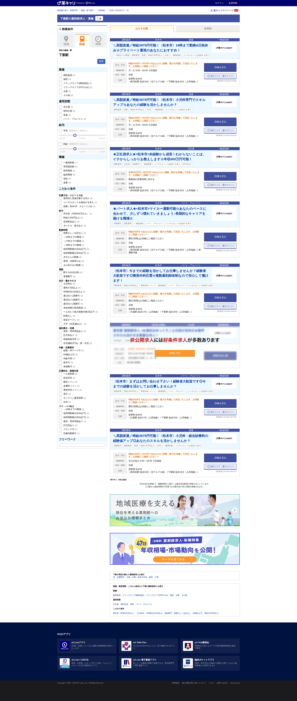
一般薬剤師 (70, 162)
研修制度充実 (71, 339)
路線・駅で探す (87, 10)
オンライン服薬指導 (74, 398)
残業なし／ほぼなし (74, 233)
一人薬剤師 (70, 374)
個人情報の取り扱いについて (194, 683)
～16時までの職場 (73, 237)
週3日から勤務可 (73, 303)
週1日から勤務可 (73, 295)
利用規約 (175, 683)
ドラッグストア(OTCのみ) (77, 87)
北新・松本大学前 (139, 577)
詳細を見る (220, 67)
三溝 (156, 577)
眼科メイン (70, 382)
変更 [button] (101, 61)
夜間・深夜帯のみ (73, 261)
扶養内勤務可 (71, 433)
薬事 (67, 182)
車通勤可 (69, 276)
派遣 (67, 115)
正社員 (68, 107)
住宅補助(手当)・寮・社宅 (77, 343)
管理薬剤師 (70, 166)
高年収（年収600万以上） (77, 213)
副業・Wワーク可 (73, 350)
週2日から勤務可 (73, 299)
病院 (67, 79)
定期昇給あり (71, 221)
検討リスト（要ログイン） (223, 76)
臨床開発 (69, 174)
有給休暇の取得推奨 (74, 308)
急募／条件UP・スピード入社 (79, 206)
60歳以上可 (70, 354)
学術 (67, 178)
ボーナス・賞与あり (74, 225)
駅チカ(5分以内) (72, 272)
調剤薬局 (69, 75)
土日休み (69, 283)
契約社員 (69, 111)
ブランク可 (70, 429)
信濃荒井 (120, 577)
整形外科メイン (72, 390)
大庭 (128, 577)
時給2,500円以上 (73, 217)
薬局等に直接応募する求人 (78, 198)
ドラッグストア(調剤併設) (77, 83)
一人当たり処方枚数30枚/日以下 (80, 312)
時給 (76, 144)
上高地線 (101, 10)
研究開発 (69, 170)
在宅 (67, 402)
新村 (151, 577)
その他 (68, 95)
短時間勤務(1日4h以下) (76, 249)
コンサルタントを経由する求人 (80, 202)
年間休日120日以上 (74, 291)
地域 (66, 44)
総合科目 (69, 378)
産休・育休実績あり (74, 331)
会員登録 (233, 3)
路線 (82, 44)
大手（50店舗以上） (74, 324)
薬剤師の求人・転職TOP (67, 10)
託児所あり (70, 335)
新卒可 (68, 362)
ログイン (219, 3)
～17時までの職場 (73, 241)
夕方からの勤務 (72, 257)
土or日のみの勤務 (73, 265)
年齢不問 (69, 358)
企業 (67, 91)
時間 (98, 44)
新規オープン (71, 320)
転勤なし (69, 316)
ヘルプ (211, 683)
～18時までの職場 (73, 245)
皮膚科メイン (71, 386)
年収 (76, 130)
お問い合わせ (222, 683)
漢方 (67, 394)
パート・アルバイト (74, 119)
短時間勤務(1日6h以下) (76, 253)
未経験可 (69, 366)
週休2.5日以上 (71, 287)
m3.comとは (235, 683)
